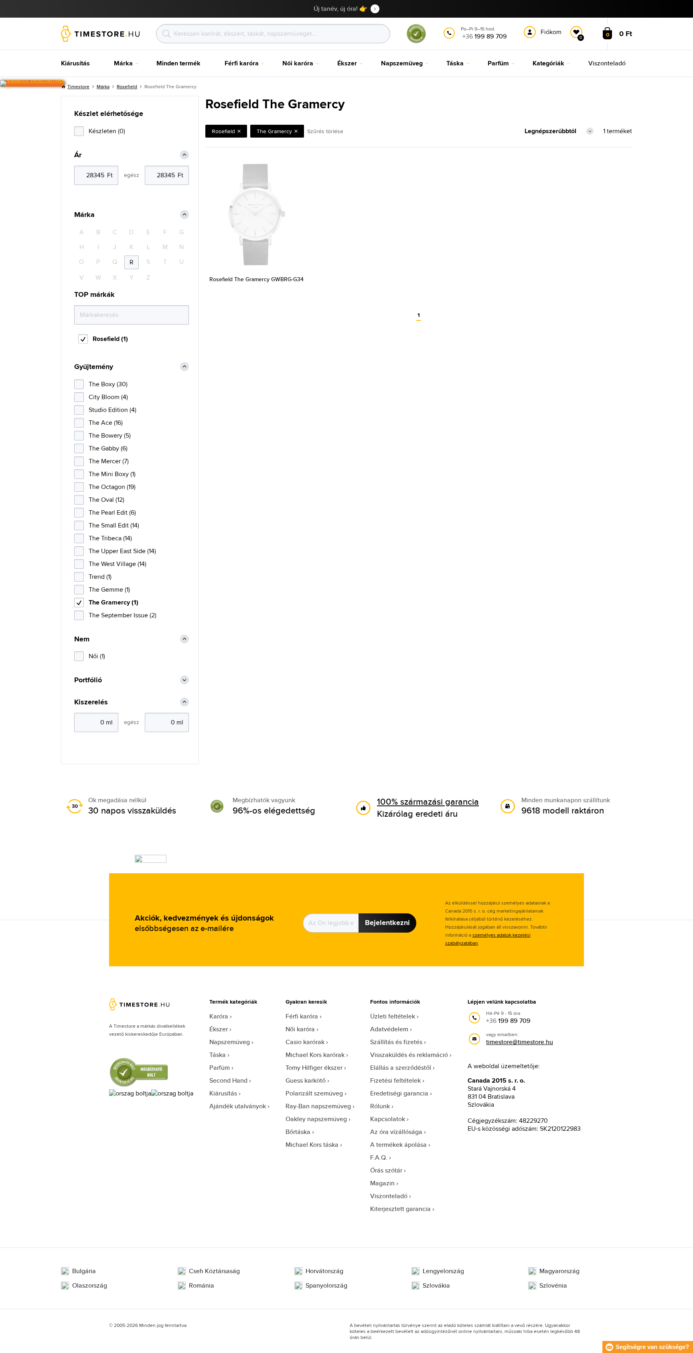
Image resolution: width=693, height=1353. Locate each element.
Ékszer (218, 1029)
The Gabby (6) (108, 448)
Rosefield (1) (110, 338)
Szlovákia (436, 1286)
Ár (77, 155)
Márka (103, 86)
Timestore (78, 86)
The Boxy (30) (108, 384)
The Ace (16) (106, 422)
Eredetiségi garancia (399, 1093)
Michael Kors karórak (315, 1054)
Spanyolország (326, 1286)
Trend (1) (100, 576)
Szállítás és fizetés (396, 1042)
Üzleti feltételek (392, 1016)
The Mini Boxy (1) (112, 474)
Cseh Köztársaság (214, 1271)
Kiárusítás (223, 1093)
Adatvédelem (389, 1029)
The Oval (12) (106, 499)
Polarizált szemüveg (314, 1093)
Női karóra (300, 1029)
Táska (217, 1054)
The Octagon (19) (112, 486)
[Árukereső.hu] (416, 41)
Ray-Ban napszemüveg (318, 1106)
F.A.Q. (378, 1157)
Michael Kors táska (312, 1144)
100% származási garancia (428, 801)
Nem (81, 639)
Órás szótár (386, 1170)
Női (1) (97, 656)
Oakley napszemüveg (316, 1119)
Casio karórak (305, 1042)
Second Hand (228, 1080)
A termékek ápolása (398, 1144)
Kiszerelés (91, 702)
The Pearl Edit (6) (112, 512)
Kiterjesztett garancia (400, 1208)
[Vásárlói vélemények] (32, 83)
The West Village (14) (117, 563)
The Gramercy (274, 131)
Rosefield (127, 86)
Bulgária (84, 1271)
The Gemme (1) (109, 589)
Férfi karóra (302, 1016)
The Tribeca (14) (110, 538)
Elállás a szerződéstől (400, 1067)
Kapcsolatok (387, 1119)
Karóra (218, 1016)
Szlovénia (553, 1286)
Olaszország (89, 1286)
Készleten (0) (107, 131)
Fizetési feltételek (395, 1080)
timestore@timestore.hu (519, 1042)
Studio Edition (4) (112, 409)
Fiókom (551, 32)
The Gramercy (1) (113, 602)
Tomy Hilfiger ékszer (314, 1067)
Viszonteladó (388, 1196)
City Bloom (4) (108, 397)
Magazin (382, 1183)
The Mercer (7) (109, 461)
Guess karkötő (306, 1080)
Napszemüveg (229, 1042)
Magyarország (559, 1271)
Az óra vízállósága (396, 1131)
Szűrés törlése (325, 131)
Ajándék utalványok (237, 1106)
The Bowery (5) (110, 435)
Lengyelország (443, 1271)
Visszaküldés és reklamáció (409, 1054)
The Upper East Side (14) (122, 551)
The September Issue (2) (122, 615)
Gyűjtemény (93, 366)
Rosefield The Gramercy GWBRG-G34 (256, 279)
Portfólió (88, 680)
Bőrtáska (298, 1131)
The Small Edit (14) (114, 525)
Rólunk (380, 1106)
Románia (201, 1286)
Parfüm (219, 1067)
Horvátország (324, 1271)
